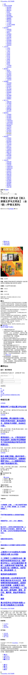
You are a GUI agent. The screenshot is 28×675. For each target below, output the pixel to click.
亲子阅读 (9, 103)
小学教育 (9, 114)
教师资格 (9, 125)
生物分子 (9, 146)
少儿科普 (9, 105)
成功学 (8, 70)
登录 (7, 189)
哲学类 (8, 56)
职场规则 (9, 78)
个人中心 (6, 623)
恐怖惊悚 (9, 176)
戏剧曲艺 (9, 183)
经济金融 (9, 40)
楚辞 (2, 599)
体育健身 (9, 92)
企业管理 (9, 31)
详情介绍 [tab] (6, 241)
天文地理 (9, 144)
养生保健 (9, 89)
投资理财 (9, 37)
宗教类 (8, 59)
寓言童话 (9, 185)
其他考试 (9, 135)
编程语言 (9, 8)
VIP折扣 (7, 477)
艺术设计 (9, 158)
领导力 (8, 32)
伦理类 (8, 54)
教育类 (8, 64)
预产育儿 (9, 87)
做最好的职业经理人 (7, 539)
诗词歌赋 (9, 182)
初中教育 (9, 116)
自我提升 (9, 71)
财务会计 (9, 38)
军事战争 (9, 179)
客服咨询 (6, 635)
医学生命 (9, 147)
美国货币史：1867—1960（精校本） (12, 521)
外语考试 (9, 119)
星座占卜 (9, 94)
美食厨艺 (9, 84)
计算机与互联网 (8, 5)
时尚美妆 (9, 86)
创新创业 (9, 29)
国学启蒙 (9, 109)
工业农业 (9, 157)
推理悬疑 (9, 169)
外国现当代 (10, 168)
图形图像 (9, 15)
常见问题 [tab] (7, 243)
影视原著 (9, 163)
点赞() (11, 327)
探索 (3, 325)
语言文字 (9, 67)
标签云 (5, 625)
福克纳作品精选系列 (9, 574)
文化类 (8, 57)
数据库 (8, 12)
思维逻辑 (9, 75)
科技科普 (6, 136)
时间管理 (9, 43)
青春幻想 (9, 174)
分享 (3, 327)
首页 (5, 4)
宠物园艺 (9, 98)
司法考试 (9, 130)
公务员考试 (10, 122)
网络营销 (9, 19)
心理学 (8, 48)
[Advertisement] (14, 225)
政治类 (8, 60)
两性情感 (9, 83)
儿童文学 (9, 106)
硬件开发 (9, 21)
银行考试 (9, 131)
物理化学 (9, 142)
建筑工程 (9, 152)
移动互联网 (10, 16)
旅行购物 (9, 95)
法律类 (8, 62)
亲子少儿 (6, 100)
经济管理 (6, 27)
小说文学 (6, 160)
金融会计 (9, 128)
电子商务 (9, 35)
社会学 (8, 49)
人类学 (8, 51)
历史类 (8, 53)
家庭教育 (9, 108)
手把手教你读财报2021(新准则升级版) (12, 515)
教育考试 (6, 112)
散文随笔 (9, 180)
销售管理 (9, 45)
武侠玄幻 (9, 171)
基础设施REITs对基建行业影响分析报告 (13, 545)
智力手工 (9, 111)
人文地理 (9, 65)
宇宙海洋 (9, 149)
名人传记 (9, 73)
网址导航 (6, 627)
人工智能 (9, 23)
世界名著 (9, 161)
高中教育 (9, 117)
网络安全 (9, 10)
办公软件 (9, 13)
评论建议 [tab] (7, 244)
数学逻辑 (9, 141)
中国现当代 (10, 166)
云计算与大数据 (11, 24)
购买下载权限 (5, 485)
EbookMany (15, 642)
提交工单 (8, 354)
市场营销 (9, 34)
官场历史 (9, 177)
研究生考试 (10, 124)
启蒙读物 (9, 101)
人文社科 (6, 46)
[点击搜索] (16, 194)
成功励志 (6, 68)
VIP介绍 (6, 633)
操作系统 (9, 7)
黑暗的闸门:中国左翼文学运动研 (13, 407)
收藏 (7, 327)
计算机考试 (10, 120)
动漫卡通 (9, 187)
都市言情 (9, 172)
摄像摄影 (9, 18)
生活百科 (9, 139)
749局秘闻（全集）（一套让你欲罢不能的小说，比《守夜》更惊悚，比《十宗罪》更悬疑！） (14, 506)
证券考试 (9, 127)
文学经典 (9, 164)
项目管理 (9, 42)
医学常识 (9, 90)
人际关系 (9, 79)
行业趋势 (9, 26)
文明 (6, 325)
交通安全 (9, 153)
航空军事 (9, 155)
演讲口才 (9, 76)
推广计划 (6, 636)
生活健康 (6, 81)
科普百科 (9, 138)
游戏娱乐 (9, 97)
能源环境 (9, 150)
